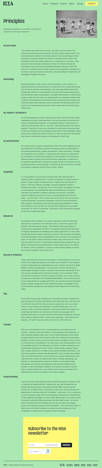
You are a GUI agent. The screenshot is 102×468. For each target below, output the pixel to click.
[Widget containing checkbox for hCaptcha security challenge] (39, 451)
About (89, 465)
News (83, 465)
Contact (69, 465)
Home (95, 465)
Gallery (77, 465)
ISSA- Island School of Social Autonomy (8, 3)
